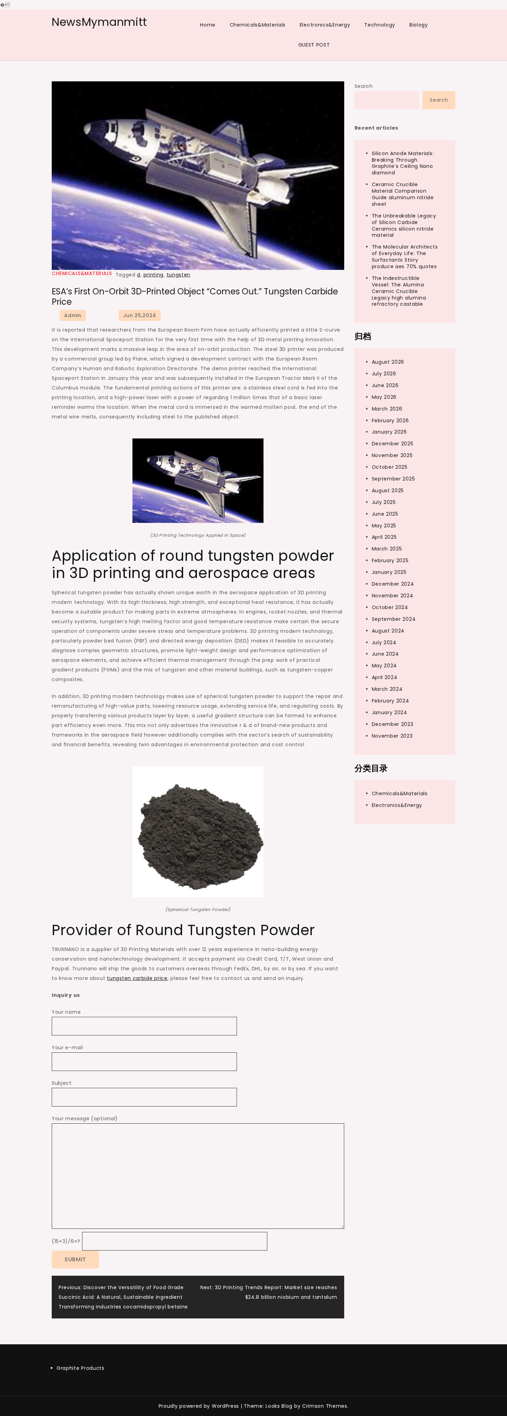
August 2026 (388, 362)
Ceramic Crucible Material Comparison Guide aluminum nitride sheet (403, 194)
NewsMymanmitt (99, 22)
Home (208, 24)
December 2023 (393, 724)
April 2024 (385, 677)
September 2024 (394, 619)
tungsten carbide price (137, 978)
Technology (379, 24)
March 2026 (387, 408)
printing (153, 274)
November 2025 (392, 455)
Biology (418, 24)
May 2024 (384, 666)
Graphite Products (81, 1368)
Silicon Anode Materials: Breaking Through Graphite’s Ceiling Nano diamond (403, 163)
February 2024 (390, 700)
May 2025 (384, 525)
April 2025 (384, 537)
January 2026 (389, 432)
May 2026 (384, 397)
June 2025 (385, 513)
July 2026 (384, 373)
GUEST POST (314, 44)
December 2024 (393, 583)
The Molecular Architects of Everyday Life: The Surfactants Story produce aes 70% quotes (405, 257)
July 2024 (384, 642)
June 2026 (385, 385)
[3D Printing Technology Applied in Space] (198, 480)
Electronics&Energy (325, 24)
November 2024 (393, 595)
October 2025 (390, 467)
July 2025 (384, 502)
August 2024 (388, 630)
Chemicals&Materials (258, 24)
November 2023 (392, 735)
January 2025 (389, 572)
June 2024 (385, 654)
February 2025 (390, 560)
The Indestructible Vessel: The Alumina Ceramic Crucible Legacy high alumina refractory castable (399, 291)
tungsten (179, 274)
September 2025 (393, 478)
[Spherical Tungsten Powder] (198, 831)
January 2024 (389, 712)
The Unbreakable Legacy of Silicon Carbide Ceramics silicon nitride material (404, 225)
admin (72, 315)
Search (364, 86)
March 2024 (387, 689)
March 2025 (387, 549)
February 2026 (390, 420)
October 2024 (390, 607)
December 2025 (393, 444)
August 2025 (388, 490)
